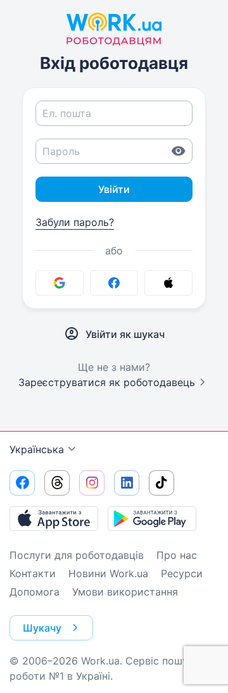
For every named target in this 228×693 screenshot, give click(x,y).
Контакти (33, 573)
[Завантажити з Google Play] (152, 518)
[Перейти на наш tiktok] (161, 483)
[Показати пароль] (178, 151)
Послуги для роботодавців (77, 555)
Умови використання (125, 591)
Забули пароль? (74, 222)
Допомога (35, 591)
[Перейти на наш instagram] (91, 483)
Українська (37, 449)
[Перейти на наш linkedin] (126, 483)
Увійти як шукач (125, 334)
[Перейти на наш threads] (57, 483)
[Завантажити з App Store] (54, 518)
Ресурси (182, 573)
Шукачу (42, 627)
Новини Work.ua (108, 573)
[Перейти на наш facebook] (22, 483)
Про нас (176, 555)
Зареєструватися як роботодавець (106, 382)
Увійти (114, 189)
